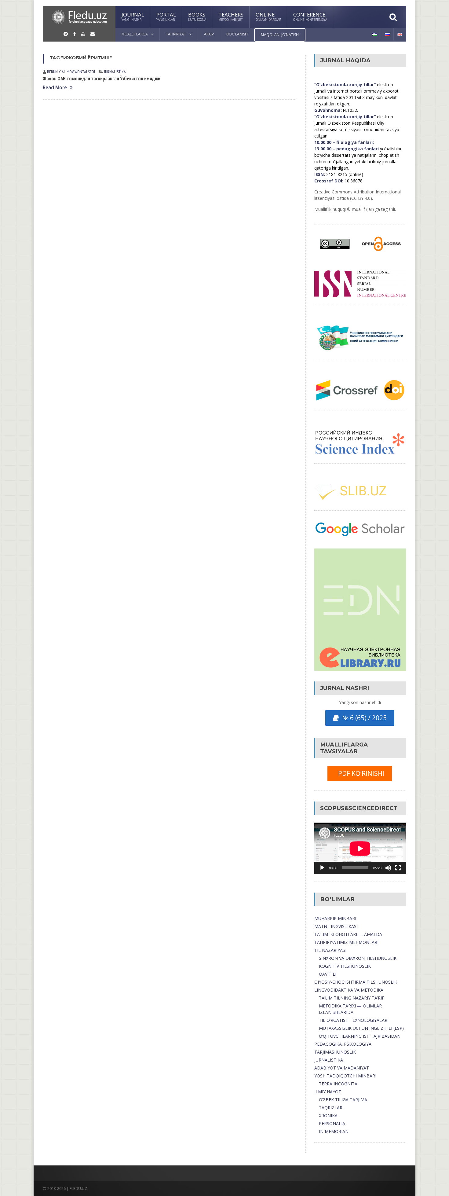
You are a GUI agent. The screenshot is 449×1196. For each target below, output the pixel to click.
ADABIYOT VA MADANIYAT (341, 1068)
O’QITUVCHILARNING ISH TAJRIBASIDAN (359, 1036)
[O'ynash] (322, 868)
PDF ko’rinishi (359, 773)
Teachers (230, 16)
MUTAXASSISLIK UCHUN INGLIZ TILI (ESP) (361, 1028)
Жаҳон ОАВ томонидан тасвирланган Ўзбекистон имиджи (101, 78)
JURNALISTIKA (115, 72)
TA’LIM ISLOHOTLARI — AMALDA (348, 934)
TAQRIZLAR (330, 1107)
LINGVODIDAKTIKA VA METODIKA (348, 990)
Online (268, 16)
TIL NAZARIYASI (330, 950)
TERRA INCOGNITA (338, 1084)
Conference (310, 16)
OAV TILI (327, 974)
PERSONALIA (332, 1123)
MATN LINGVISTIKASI (336, 926)
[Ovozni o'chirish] (388, 868)
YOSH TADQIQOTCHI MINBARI (345, 1076)
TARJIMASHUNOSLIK (335, 1052)
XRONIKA (328, 1115)
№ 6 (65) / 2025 (363, 718)
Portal (166, 16)
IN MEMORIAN (334, 1131)
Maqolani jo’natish (280, 34)
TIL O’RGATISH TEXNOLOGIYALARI (354, 1020)
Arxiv (209, 34)
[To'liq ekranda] (398, 868)
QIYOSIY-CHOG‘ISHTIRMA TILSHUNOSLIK (355, 982)
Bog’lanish (237, 34)
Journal (133, 16)
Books (197, 16)
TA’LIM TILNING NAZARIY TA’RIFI (352, 998)
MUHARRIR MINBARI (335, 918)
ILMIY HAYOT (327, 1092)
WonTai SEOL (85, 72)
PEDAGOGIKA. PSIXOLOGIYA (342, 1044)
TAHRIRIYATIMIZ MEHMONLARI (346, 942)
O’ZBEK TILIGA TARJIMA (343, 1099)
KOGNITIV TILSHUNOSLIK (345, 966)
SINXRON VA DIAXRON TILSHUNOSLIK (357, 958)
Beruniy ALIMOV (60, 72)
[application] (360, 848)
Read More (55, 87)
